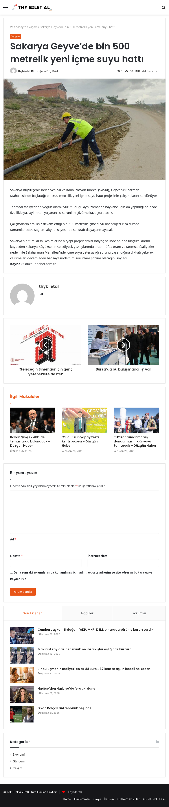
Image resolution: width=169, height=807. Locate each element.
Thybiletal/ (75, 792)
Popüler (87, 613)
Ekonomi (19, 754)
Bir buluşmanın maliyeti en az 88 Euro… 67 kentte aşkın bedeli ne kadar (94, 669)
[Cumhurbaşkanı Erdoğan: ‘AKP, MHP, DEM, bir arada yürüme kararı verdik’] (22, 635)
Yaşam (33, 27)
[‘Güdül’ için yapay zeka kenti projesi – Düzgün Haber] (84, 420)
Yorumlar (139, 613)
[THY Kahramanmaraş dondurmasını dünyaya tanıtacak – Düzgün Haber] (136, 420)
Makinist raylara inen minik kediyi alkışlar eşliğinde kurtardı (85, 649)
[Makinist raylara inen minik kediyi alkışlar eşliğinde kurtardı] (22, 655)
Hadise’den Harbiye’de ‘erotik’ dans (66, 688)
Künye (97, 799)
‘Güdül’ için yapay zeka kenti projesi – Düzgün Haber (80, 441)
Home (67, 799)
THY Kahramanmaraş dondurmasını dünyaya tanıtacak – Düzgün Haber (135, 441)
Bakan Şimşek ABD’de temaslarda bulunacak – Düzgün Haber (30, 441)
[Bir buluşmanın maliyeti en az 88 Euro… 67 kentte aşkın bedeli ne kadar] (22, 675)
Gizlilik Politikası (154, 799)
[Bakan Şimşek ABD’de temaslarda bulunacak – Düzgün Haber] (32, 420)
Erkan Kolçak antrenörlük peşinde (65, 708)
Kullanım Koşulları (128, 799)
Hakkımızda (82, 799)
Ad (13, 539)
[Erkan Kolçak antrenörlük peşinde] (22, 714)
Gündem (19, 761)
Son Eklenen (32, 613)
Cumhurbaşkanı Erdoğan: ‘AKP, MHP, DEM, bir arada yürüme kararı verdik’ (96, 629)
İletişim (109, 799)
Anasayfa (19, 27)
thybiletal (24, 71)
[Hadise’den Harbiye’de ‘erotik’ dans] (22, 694)
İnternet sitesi (98, 556)
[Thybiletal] (32, 7)
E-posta (16, 556)
